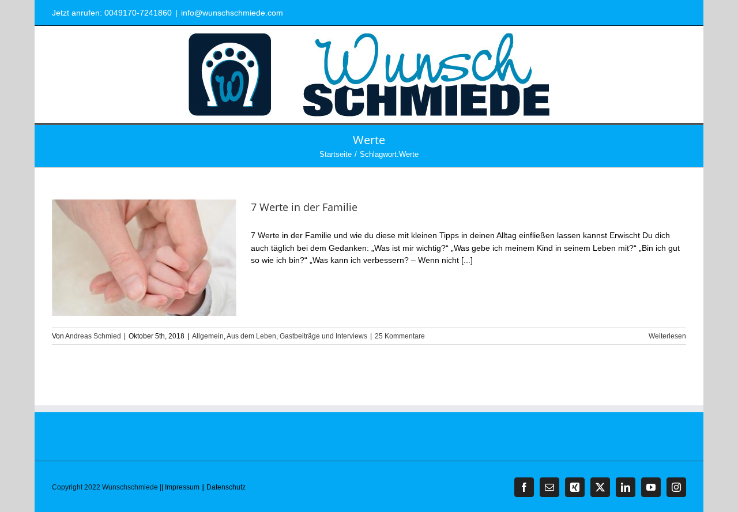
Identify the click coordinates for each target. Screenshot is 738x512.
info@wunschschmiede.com (232, 12)
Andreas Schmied (93, 336)
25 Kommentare (400, 336)
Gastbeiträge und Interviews (323, 336)
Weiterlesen (667, 336)
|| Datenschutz (223, 487)
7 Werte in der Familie (304, 207)
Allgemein (208, 336)
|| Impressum (179, 487)
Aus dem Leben (251, 336)
